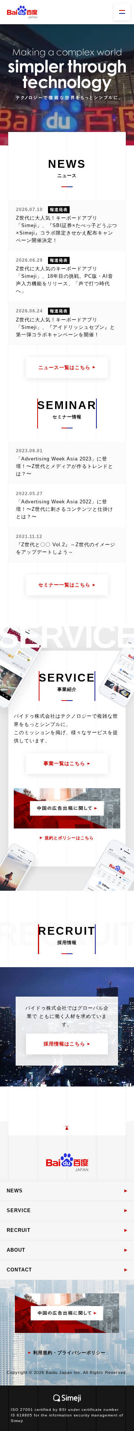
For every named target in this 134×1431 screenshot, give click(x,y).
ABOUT (16, 1250)
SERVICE (19, 1210)
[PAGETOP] (67, 1128)
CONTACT (19, 1270)
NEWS (15, 1190)
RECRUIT (19, 1230)
